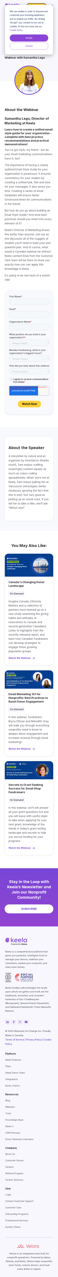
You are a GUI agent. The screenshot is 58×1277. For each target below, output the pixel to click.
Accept (29, 38)
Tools (8, 1113)
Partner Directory (14, 1180)
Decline (29, 46)
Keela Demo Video (15, 1072)
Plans (8, 1066)
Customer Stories (14, 1160)
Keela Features (13, 1059)
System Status (13, 1227)
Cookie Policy (16, 30)
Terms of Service (14, 1039)
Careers (9, 1167)
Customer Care (13, 1207)
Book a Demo (12, 1085)
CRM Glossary (12, 1132)
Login (8, 1194)
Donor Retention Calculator (19, 1139)
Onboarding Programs (16, 1214)
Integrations (11, 1079)
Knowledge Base (14, 1119)
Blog (7, 1100)
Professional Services (16, 1220)
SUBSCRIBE (29, 908)
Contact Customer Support (19, 1201)
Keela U (9, 1126)
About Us (10, 1154)
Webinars (10, 1107)
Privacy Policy (34, 1039)
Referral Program (14, 1173)
